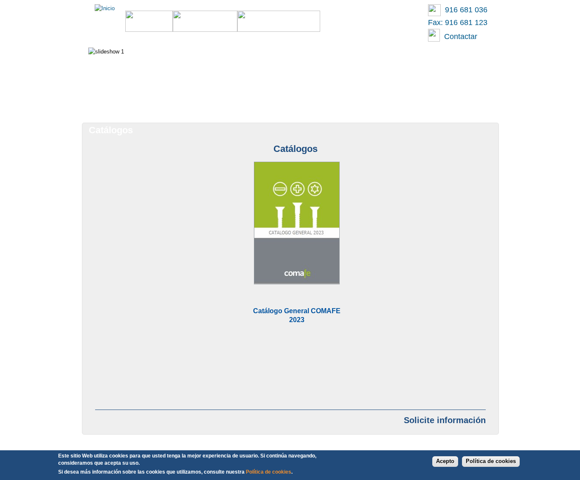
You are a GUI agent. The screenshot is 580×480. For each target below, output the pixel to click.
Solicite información (445, 420)
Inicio (146, 108)
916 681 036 (464, 10)
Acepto (445, 461)
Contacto (439, 108)
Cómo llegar (381, 108)
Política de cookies (491, 461)
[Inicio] (105, 8)
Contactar (458, 36)
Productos (195, 108)
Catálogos (253, 108)
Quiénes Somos (315, 108)
